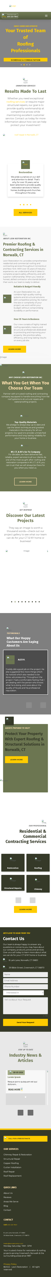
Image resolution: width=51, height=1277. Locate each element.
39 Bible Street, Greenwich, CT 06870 (16, 1235)
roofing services (16, 101)
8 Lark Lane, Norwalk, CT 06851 (14, 1233)
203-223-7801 (10, 1225)
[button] (31, 16)
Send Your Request (25, 1022)
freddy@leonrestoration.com (13, 1243)
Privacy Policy (10, 1264)
